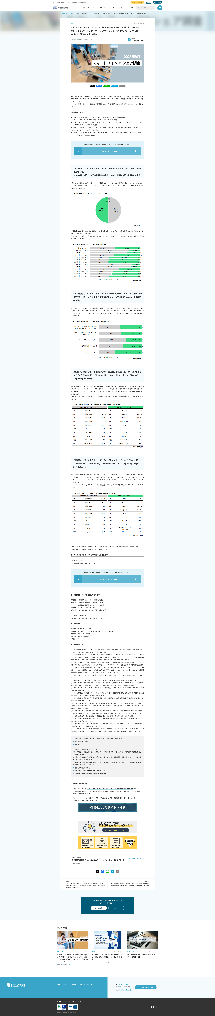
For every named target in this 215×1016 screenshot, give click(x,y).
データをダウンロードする (107, 151)
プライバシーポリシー (77, 1001)
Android (73, 39)
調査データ (86, 7)
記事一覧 (82, 984)
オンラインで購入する (79, 615)
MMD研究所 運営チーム (138, 40)
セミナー (112, 7)
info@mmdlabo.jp (125, 990)
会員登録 (89, 984)
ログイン (148, 2)
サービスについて (73, 984)
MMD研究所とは (61, 984)
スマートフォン (87, 39)
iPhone (79, 39)
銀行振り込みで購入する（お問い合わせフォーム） (88, 618)
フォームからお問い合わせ (145, 987)
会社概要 (59, 1001)
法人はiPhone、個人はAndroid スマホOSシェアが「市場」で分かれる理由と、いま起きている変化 (107, 957)
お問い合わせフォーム (81, 741)
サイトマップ (66, 1001)
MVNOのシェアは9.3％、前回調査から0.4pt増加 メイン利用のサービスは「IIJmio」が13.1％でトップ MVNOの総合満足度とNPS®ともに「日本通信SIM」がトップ (72, 958)
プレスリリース (122, 7)
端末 (72, 13)
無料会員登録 (157, 2)
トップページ (55, 13)
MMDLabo (74, 96)
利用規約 (77, 744)
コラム (95, 7)
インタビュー (103, 7)
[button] (157, 927)
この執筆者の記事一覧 (135, 859)
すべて (131, 7)
